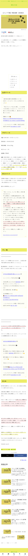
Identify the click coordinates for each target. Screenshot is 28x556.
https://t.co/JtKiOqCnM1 (10, 295)
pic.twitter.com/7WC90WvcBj (16, 369)
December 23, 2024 (16, 126)
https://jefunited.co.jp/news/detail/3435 (10, 234)
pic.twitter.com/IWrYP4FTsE (10, 299)
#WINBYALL (6, 120)
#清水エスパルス (16, 274)
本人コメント (14, 83)
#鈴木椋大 (18, 282)
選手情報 (14, 449)
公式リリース (14, 79)
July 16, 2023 (14, 305)
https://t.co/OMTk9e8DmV (10, 118)
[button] (25, 322)
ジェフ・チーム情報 (6, 449)
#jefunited (19, 118)
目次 (12, 76)
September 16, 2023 (16, 375)
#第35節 (10, 341)
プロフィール (14, 81)
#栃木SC (14, 341)
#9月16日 (5, 341)
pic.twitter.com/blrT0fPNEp (17, 120)
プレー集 (13, 85)
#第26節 (10, 274)
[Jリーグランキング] (11, 32)
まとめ (12, 87)
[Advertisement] (14, 60)
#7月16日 (5, 274)
